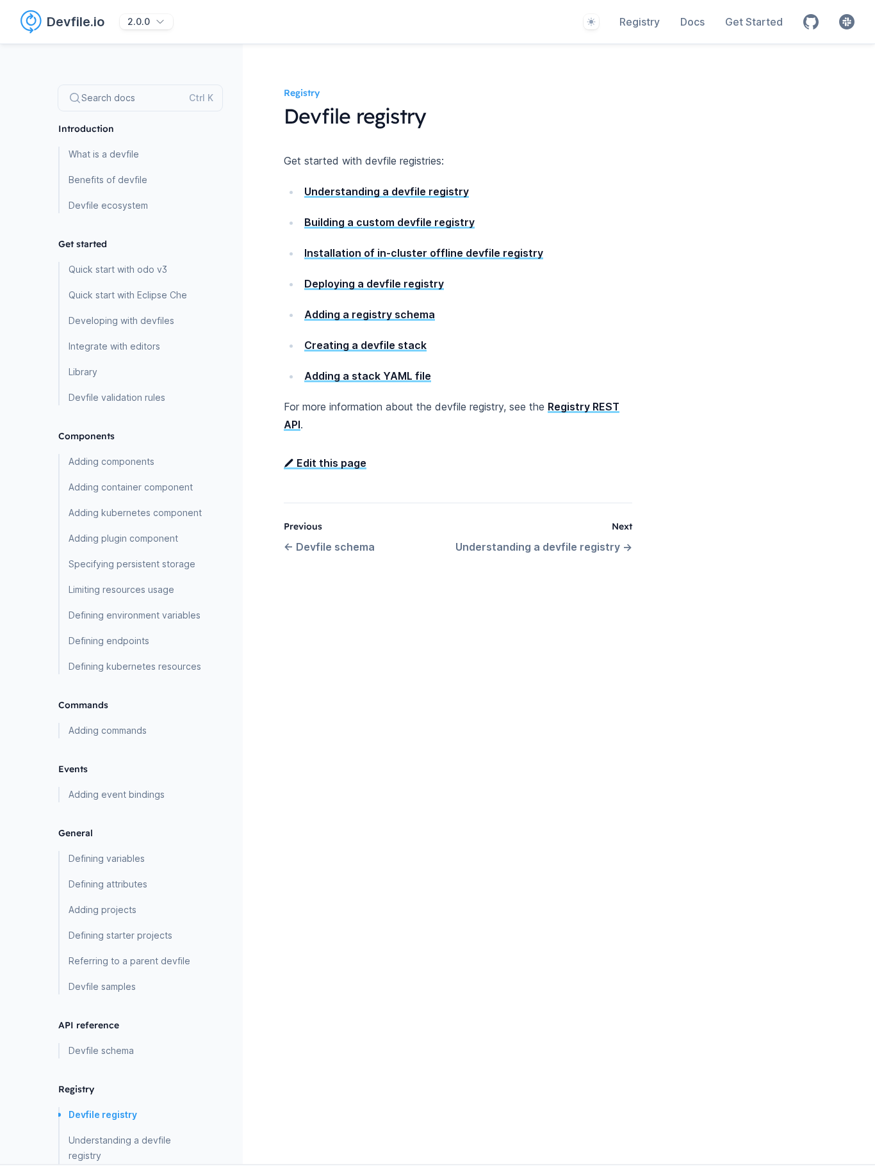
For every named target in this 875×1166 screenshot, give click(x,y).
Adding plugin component (123, 538)
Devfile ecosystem (108, 205)
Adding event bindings (117, 794)
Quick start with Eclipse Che (128, 294)
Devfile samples (102, 986)
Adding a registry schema (369, 314)
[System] (591, 21)
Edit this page (330, 463)
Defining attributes (108, 884)
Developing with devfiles (121, 320)
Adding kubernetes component (135, 512)
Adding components (111, 461)
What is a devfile (104, 154)
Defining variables (107, 858)
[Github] (811, 21)
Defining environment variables (134, 615)
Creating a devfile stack (365, 345)
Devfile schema (101, 1050)
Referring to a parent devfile (129, 960)
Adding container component (131, 487)
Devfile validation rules (117, 397)
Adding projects (102, 909)
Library (83, 371)
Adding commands (108, 730)
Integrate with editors (114, 346)
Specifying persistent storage (132, 563)
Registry (639, 21)
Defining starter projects (120, 935)
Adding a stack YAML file (367, 375)
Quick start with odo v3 (118, 269)
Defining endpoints (109, 640)
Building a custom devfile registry (389, 222)
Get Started (754, 21)
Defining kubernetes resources (135, 666)
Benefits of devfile (108, 179)
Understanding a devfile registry (120, 1148)
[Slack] (847, 21)
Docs (692, 21)
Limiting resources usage (121, 589)
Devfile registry (103, 1114)
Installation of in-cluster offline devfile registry (423, 253)
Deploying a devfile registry (374, 283)
